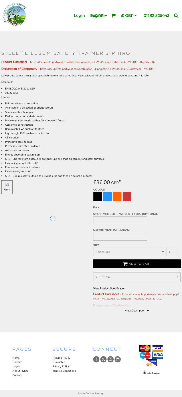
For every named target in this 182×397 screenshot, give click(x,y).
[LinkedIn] (118, 359)
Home (16, 358)
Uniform (17, 362)
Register (98, 15)
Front (7, 189)
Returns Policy (61, 358)
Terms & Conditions (64, 371)
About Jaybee (20, 371)
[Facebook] (96, 359)
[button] (113, 15)
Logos (16, 366)
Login (79, 15)
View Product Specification (109, 288)
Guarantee (59, 362)
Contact (17, 375)
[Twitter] (103, 359)
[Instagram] (110, 359)
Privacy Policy (61, 366)
